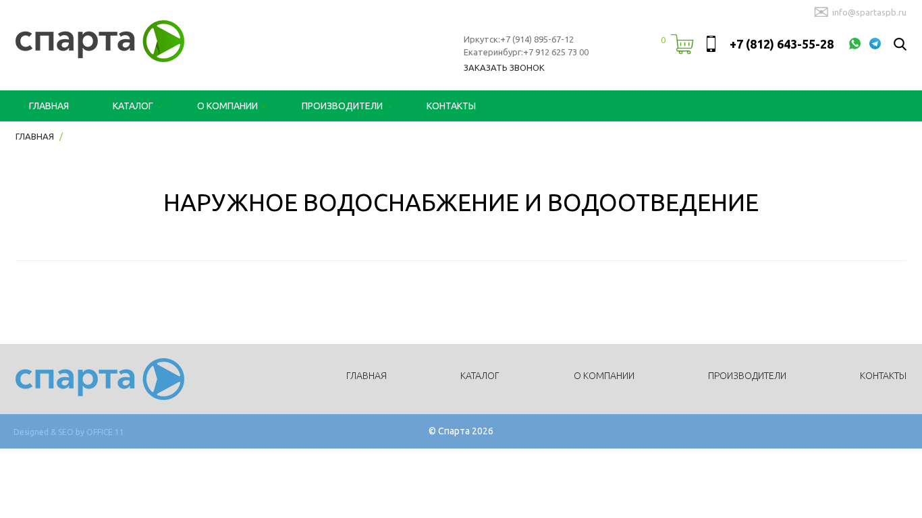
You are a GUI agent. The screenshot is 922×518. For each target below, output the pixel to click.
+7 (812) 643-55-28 (782, 44)
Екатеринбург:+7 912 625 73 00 (526, 52)
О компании (227, 105)
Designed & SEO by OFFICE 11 (68, 432)
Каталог (133, 105)
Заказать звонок (504, 67)
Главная (49, 105)
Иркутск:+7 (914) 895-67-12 (519, 39)
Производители (342, 105)
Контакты (451, 105)
